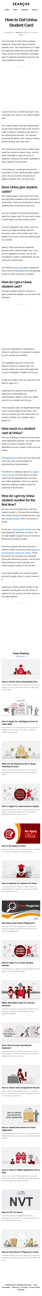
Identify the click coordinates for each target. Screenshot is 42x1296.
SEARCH (34, 10)
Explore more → (21, 656)
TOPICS (7, 10)
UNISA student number (21, 529)
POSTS (15, 10)
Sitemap (21, 1289)
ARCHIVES (24, 10)
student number (12, 518)
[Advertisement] (21, 89)
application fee (11, 458)
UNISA (21, 35)
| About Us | (16, 1287)
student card (17, 267)
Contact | (25, 1287)
